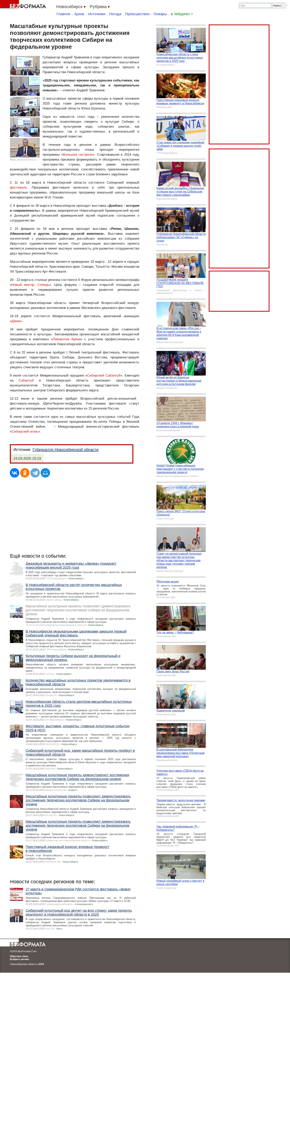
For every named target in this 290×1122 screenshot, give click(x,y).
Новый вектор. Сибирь (30, 285)
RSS (41, 964)
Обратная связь (19, 956)
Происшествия (137, 14)
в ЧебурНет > (182, 14)
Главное (63, 14)
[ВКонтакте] (14, 473)
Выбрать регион (19, 959)
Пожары (160, 14)
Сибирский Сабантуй (104, 375)
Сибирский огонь (25, 431)
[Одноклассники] (25, 473)
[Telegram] (35, 473)
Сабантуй (26, 380)
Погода (115, 14)
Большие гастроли (78, 154)
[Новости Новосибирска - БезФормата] (23, 5)
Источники (96, 14)
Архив (79, 14)
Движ (16, 321)
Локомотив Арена (66, 339)
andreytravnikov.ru (27, 159)
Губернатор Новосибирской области (65, 449)
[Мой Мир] (45, 473)
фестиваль (18, 187)
